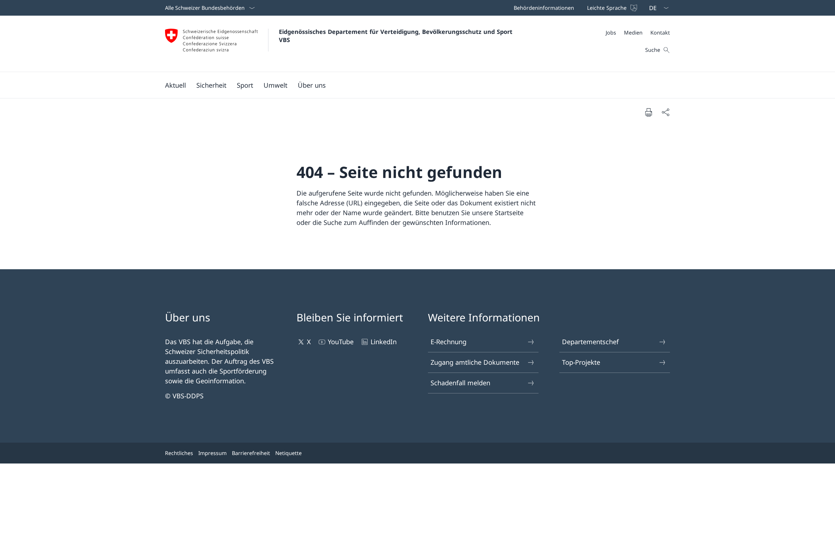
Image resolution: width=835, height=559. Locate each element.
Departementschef (590, 341)
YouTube (341, 341)
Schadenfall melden (460, 382)
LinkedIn (384, 341)
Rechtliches (179, 453)
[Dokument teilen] (665, 112)
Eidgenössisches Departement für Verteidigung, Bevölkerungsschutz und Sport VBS (396, 36)
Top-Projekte (581, 362)
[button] (175, 85)
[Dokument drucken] (648, 112)
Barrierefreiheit (251, 453)
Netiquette (288, 453)
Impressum (212, 453)
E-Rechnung (448, 341)
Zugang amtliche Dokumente (475, 362)
